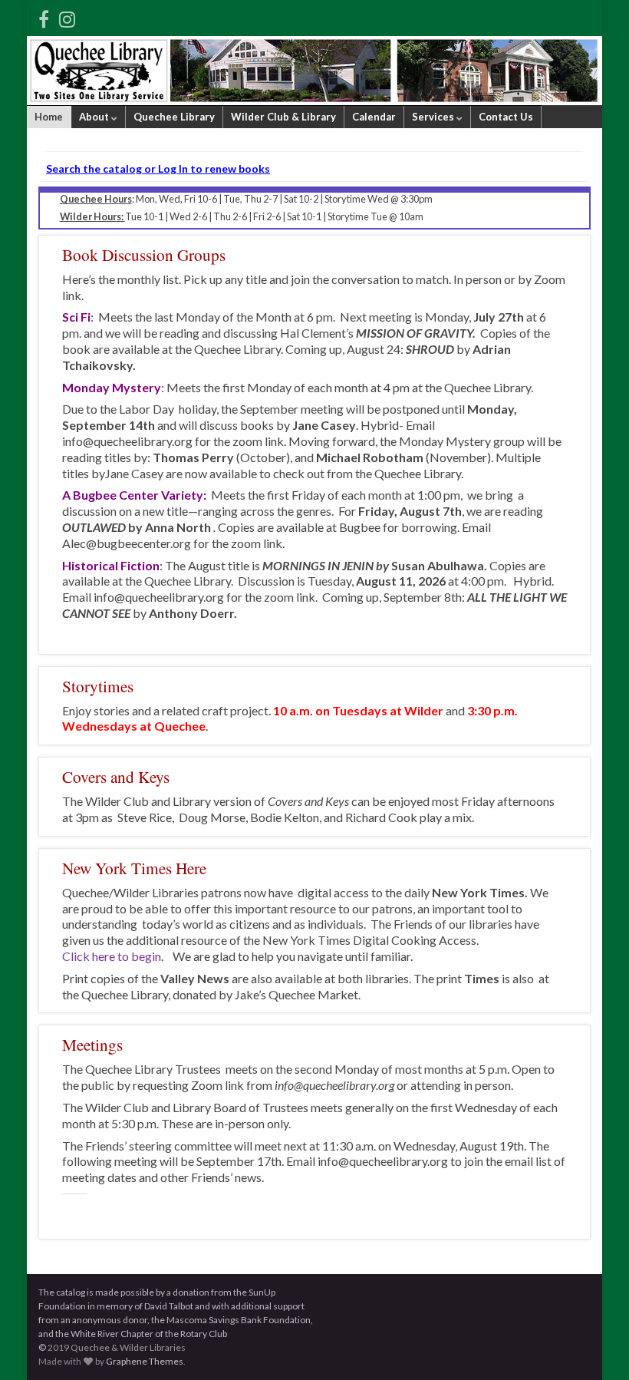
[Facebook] (43, 16)
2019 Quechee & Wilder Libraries (117, 1347)
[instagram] (67, 16)
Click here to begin (111, 956)
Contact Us (506, 117)
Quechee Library (174, 117)
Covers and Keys (116, 776)
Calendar (374, 117)
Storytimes (97, 686)
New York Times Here (134, 868)
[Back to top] (594, 1345)
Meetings (92, 1044)
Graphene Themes (144, 1361)
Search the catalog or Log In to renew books (158, 168)
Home (49, 117)
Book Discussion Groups (144, 254)
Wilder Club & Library (283, 117)
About (95, 117)
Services (434, 117)
